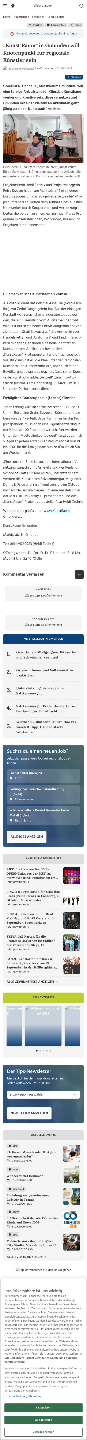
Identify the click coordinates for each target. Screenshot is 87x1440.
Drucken (37, 25)
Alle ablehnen (43, 1420)
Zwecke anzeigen (43, 1432)
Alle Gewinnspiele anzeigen (31, 982)
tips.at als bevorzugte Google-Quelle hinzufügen (46, 33)
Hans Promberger (44, 68)
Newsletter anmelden (29, 1113)
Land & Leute (56, 17)
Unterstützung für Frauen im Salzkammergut (40, 690)
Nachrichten (21, 17)
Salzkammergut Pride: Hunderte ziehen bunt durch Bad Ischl (46, 708)
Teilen (78, 25)
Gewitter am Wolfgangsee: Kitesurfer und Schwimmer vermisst (46, 654)
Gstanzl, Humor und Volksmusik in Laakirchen (44, 672)
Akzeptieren (43, 1408)
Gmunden (38, 17)
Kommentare (58, 25)
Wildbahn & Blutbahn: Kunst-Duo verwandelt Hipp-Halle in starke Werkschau (47, 727)
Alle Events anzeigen (25, 1257)
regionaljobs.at (60, 758)
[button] (6, 6)
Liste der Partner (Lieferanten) (23, 1396)
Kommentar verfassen (23, 574)
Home (7, 17)
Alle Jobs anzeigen (27, 837)
